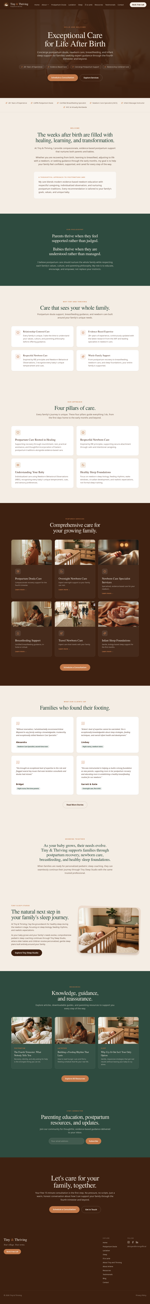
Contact (121, 5)
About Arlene (108, 1266)
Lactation (72, 5)
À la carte (88, 5)
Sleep (80, 5)
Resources (99, 5)
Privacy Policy (141, 1295)
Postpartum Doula (58, 5)
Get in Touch (91, 1209)
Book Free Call (138, 5)
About (44, 5)
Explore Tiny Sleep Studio (26, 952)
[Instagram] (128, 1242)
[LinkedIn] (137, 1242)
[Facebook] (133, 1242)
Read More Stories (75, 804)
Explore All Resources (75, 1078)
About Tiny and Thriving (112, 1262)
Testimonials (110, 5)
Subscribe (93, 1141)
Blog (104, 1278)
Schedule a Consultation (62, 77)
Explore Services (91, 77)
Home (36, 5)
